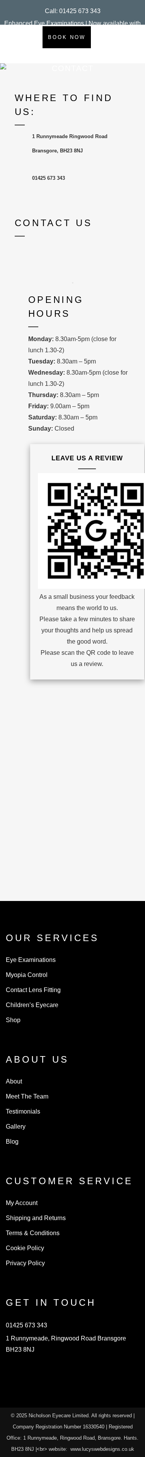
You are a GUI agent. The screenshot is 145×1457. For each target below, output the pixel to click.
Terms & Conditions (33, 1233)
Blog (12, 1141)
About (14, 1081)
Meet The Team (27, 1096)
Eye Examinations (31, 960)
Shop (13, 1020)
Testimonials (23, 1111)
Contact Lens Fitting (33, 990)
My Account (22, 1203)
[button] (73, 11)
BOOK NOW (66, 37)
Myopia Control (27, 975)
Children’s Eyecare (32, 1005)
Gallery (16, 1126)
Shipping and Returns (36, 1218)
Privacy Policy (25, 1263)
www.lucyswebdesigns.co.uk (102, 1449)
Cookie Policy (25, 1248)
